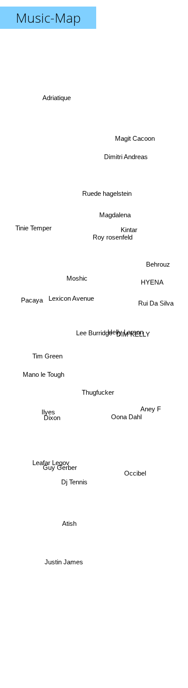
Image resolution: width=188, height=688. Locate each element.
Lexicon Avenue (70, 270)
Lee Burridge (94, 333)
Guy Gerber (59, 467)
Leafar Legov (56, 480)
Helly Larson (126, 332)
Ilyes (49, 425)
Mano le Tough (42, 387)
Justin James (62, 569)
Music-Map (48, 18)
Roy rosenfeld (112, 238)
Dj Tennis (64, 486)
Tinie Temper (33, 221)
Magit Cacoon (136, 135)
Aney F (155, 349)
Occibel (133, 484)
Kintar (128, 215)
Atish (70, 530)
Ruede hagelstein (111, 198)
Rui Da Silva (156, 304)
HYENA (150, 290)
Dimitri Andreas (131, 170)
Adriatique (58, 95)
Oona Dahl (125, 428)
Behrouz (160, 262)
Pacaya (30, 299)
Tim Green (47, 355)
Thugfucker (105, 393)
